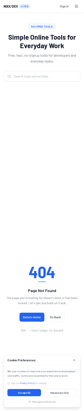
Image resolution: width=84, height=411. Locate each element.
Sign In (64, 6)
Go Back (55, 317)
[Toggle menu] (76, 6)
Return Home (32, 317)
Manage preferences (44, 401)
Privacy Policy (27, 383)
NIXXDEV (11, 6)
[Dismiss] (74, 360)
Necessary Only (59, 392)
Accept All (24, 392)
